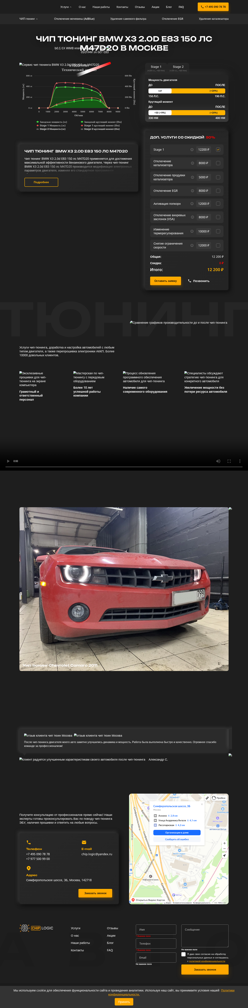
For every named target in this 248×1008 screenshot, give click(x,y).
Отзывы (140, 7)
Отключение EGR (172, 19)
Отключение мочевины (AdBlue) (74, 19)
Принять (124, 1002)
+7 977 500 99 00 (38, 859)
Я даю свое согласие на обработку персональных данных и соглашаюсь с (207, 957)
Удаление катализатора (214, 19)
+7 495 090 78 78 (215, 7)
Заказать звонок (95, 893)
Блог (169, 7)
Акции (155, 7)
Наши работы (101, 7)
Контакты (122, 7)
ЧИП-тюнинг (27, 19)
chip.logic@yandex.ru (96, 854)
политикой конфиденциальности (207, 961)
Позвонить (201, 281)
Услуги (64, 7)
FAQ (181, 7)
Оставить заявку (165, 281)
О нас (82, 7)
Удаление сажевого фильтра (128, 19)
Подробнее (41, 182)
